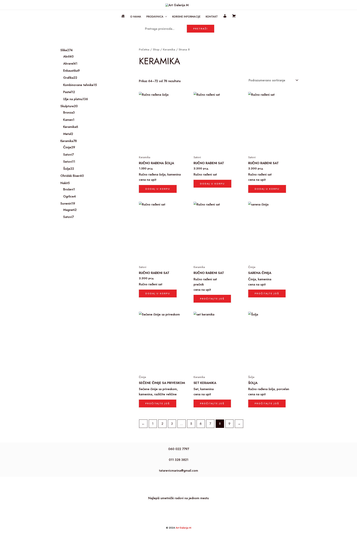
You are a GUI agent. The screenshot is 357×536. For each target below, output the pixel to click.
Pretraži (200, 28)
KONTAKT (212, 16)
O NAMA (135, 16)
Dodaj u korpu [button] (157, 188)
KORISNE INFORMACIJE (186, 16)
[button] (165, 16)
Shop (156, 49)
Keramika (169, 49)
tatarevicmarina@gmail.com (178, 470)
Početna (144, 49)
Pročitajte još (212, 298)
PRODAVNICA (154, 16)
